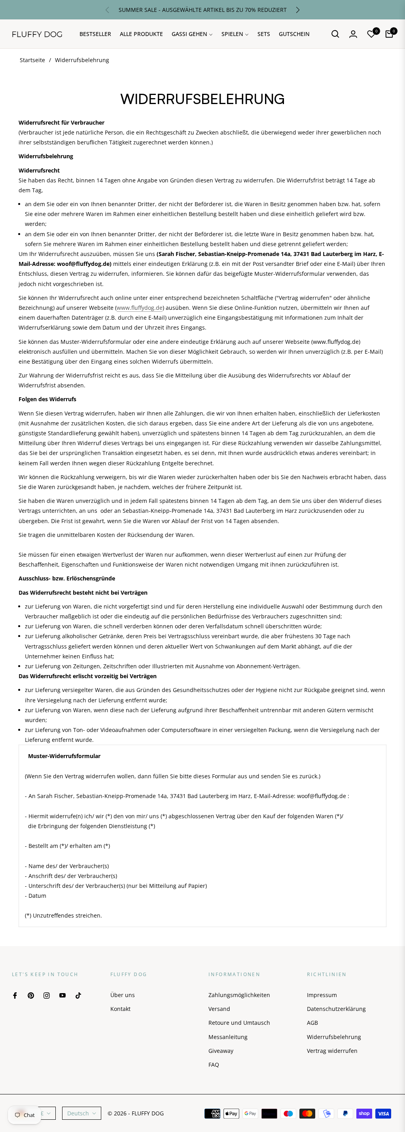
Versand (219, 1009)
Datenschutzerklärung (336, 1009)
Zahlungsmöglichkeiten (239, 995)
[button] (298, 10)
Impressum (322, 995)
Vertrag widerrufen (332, 1050)
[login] (353, 34)
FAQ (213, 1064)
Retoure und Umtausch (239, 1022)
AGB (312, 1022)
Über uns (122, 995)
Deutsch (78, 1113)
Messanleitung (228, 1037)
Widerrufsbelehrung (334, 1037)
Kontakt (120, 1009)
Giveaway (220, 1050)
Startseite (32, 60)
